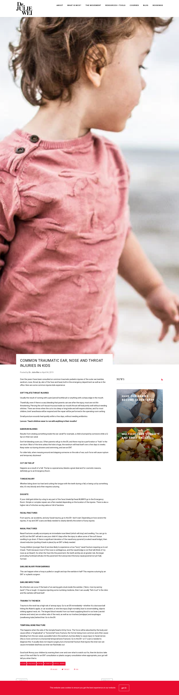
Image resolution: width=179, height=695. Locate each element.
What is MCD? (74, 5)
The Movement (93, 5)
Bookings (158, 5)
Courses (134, 5)
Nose (41, 664)
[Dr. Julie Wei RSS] (162, 379)
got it (124, 687)
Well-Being (60, 664)
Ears (24, 664)
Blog (145, 5)
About (59, 5)
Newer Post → (107, 680)
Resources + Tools (115, 5)
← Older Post (21, 680)
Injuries (32, 664)
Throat (49, 664)
